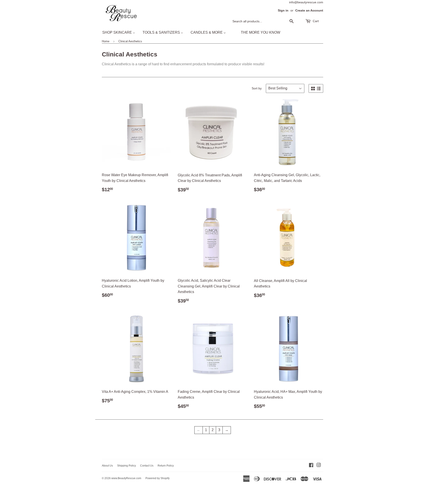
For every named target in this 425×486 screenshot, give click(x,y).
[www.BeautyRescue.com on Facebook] (311, 465)
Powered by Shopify (157, 478)
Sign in (283, 10)
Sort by (257, 88)
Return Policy (166, 465)
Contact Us (146, 465)
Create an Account (309, 10)
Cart (315, 21)
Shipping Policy (126, 465)
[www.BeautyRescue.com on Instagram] (319, 465)
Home (105, 41)
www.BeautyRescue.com (126, 478)
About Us (107, 465)
